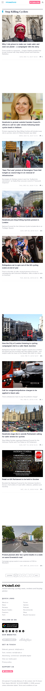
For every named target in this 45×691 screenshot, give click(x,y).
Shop (25, 612)
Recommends (28, 610)
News (4, 605)
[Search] (42, 2)
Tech (3, 615)
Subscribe (36, 2)
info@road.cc (19, 649)
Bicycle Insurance (29, 615)
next (36, 575)
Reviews (5, 607)
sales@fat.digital (25, 655)
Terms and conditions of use (28, 685)
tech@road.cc (17, 652)
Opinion (26, 605)
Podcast (26, 607)
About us (5, 602)
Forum (25, 602)
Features (5, 612)
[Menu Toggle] (3, 2)
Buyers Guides (7, 610)
